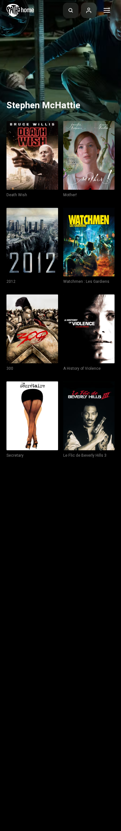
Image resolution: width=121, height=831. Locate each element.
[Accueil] (20, 10)
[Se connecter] (88, 10)
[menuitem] (70, 10)
